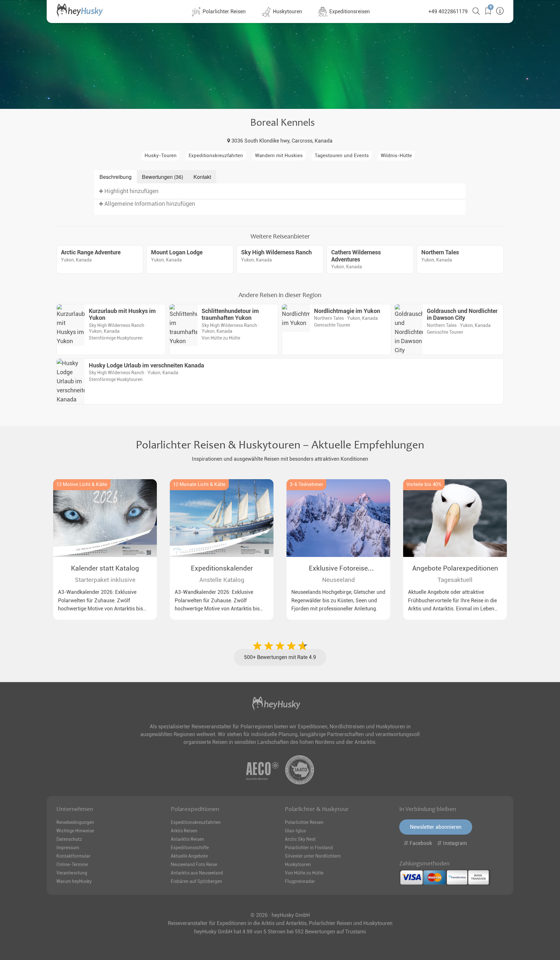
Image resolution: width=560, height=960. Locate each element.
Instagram (454, 843)
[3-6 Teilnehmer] (338, 518)
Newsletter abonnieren (435, 827)
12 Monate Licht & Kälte (199, 484)
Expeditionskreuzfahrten (196, 822)
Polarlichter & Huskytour (317, 809)
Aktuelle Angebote (189, 856)
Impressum (67, 847)
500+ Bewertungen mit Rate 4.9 (280, 657)
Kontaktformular (73, 856)
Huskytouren (287, 11)
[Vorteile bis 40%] (455, 518)
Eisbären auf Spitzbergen (196, 881)
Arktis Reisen (184, 830)
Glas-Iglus (295, 830)
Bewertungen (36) (162, 176)
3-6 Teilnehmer (306, 484)
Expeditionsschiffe (190, 847)
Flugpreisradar (300, 881)
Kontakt (202, 176)
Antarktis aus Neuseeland (197, 872)
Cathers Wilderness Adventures (356, 256)
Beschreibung (115, 176)
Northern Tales (440, 252)
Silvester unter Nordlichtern (313, 856)
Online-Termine (72, 864)
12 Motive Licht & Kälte (81, 484)
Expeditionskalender (222, 568)
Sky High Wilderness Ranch (276, 252)
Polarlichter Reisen (223, 11)
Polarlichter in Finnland (309, 847)
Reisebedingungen (75, 822)
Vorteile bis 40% (423, 484)
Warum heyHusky (74, 881)
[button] (486, 11)
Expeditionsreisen (349, 11)
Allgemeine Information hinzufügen (149, 204)
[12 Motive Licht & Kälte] (105, 518)
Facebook (420, 843)
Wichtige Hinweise (75, 830)
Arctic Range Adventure (91, 252)
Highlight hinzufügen (130, 191)
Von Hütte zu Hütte (304, 872)
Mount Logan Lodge (177, 252)
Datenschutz (69, 839)
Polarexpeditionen (195, 809)
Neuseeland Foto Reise (194, 864)
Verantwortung (71, 872)
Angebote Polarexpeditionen (455, 568)
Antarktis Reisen (187, 839)
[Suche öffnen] (474, 11)
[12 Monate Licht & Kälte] (222, 518)
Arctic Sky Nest (300, 839)
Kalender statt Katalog (105, 568)
